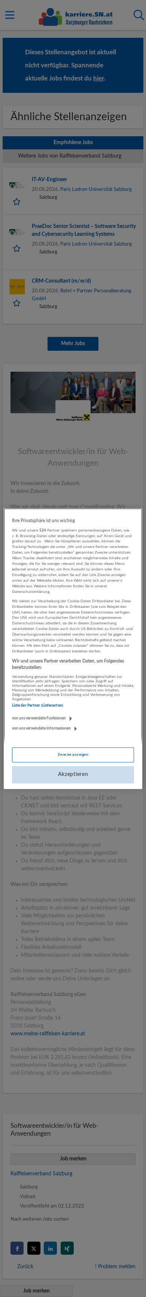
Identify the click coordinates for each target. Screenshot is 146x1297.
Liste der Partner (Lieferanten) (37, 705)
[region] (73, 648)
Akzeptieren (73, 774)
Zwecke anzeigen (73, 754)
